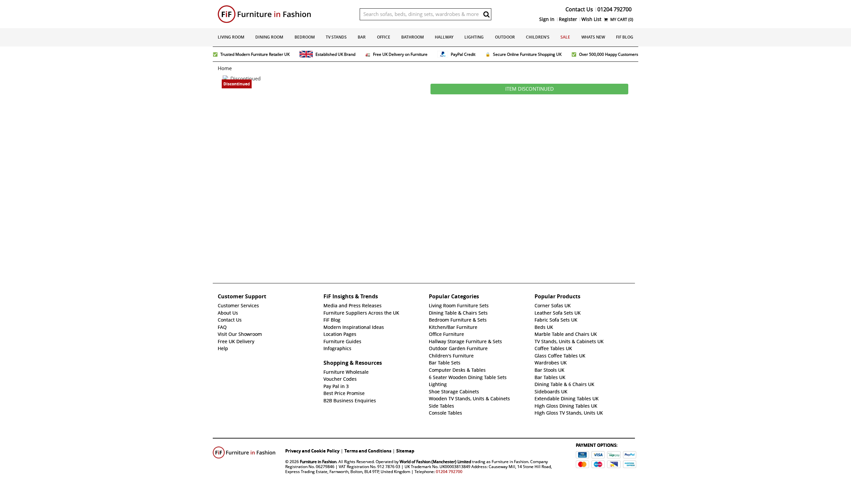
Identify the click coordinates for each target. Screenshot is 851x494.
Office (383, 37)
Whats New (593, 37)
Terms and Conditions (367, 451)
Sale (565, 37)
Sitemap (405, 451)
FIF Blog (624, 37)
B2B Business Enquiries (349, 400)
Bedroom (305, 37)
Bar (362, 37)
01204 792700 (449, 471)
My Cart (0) (621, 19)
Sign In (546, 19)
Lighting (474, 37)
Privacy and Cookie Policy (312, 451)
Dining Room (269, 37)
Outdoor (505, 37)
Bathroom (412, 37)
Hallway (444, 37)
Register (568, 19)
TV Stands (336, 37)
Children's (537, 37)
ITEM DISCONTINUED (529, 89)
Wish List (591, 19)
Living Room (231, 37)
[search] (486, 14)
